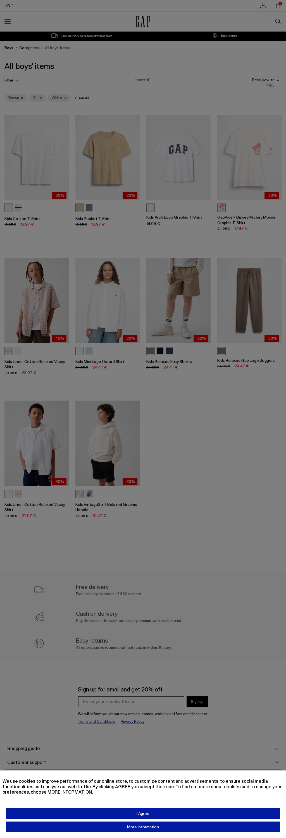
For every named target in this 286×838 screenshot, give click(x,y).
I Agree (143, 813)
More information (143, 827)
